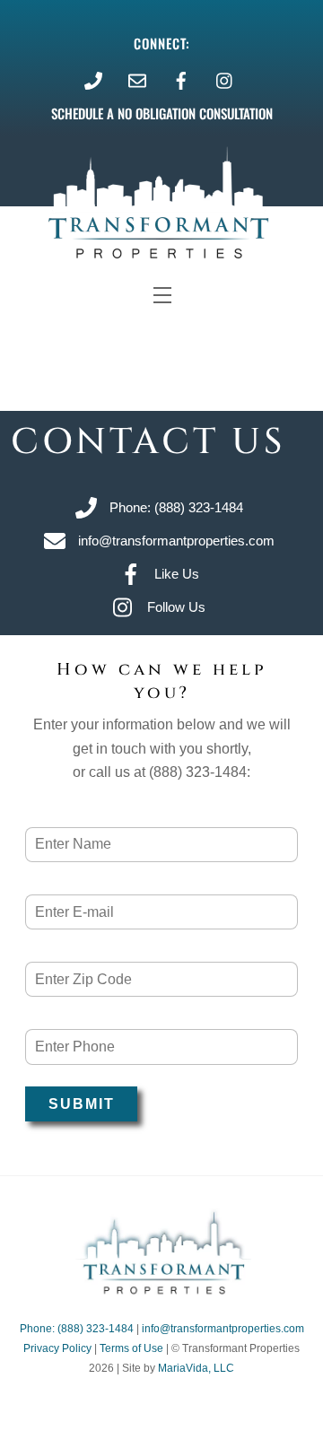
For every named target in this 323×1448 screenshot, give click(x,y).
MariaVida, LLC (196, 1368)
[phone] (93, 78)
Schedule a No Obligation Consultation (162, 113)
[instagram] (225, 78)
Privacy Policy (57, 1348)
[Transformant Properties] (161, 1290)
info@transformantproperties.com (223, 1328)
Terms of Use (131, 1348)
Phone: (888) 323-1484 (77, 1328)
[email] (137, 78)
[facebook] (181, 78)
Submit (81, 1104)
